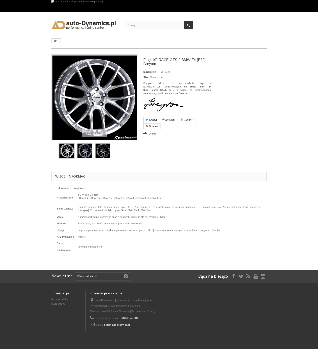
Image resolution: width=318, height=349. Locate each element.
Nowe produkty (59, 299)
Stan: (146, 77)
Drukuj (152, 133)
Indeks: (147, 72)
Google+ (188, 119)
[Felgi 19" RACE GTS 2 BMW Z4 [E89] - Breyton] (67, 151)
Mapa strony (58, 304)
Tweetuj (152, 119)
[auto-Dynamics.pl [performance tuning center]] (159, 6)
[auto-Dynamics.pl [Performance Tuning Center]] (85, 24)
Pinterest (153, 126)
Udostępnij (170, 119)
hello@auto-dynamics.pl (117, 324)
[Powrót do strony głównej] (55, 41)
